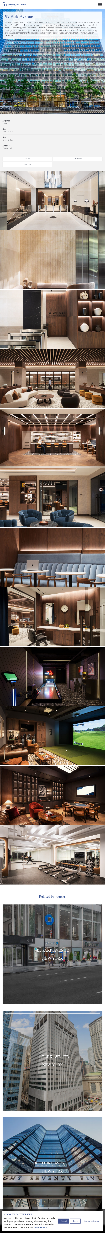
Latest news (78, 159)
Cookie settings (91, 1221)
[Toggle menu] (99, 4)
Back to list (27, 164)
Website (27, 159)
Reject (75, 1221)
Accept (64, 1221)
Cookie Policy (40, 1227)
